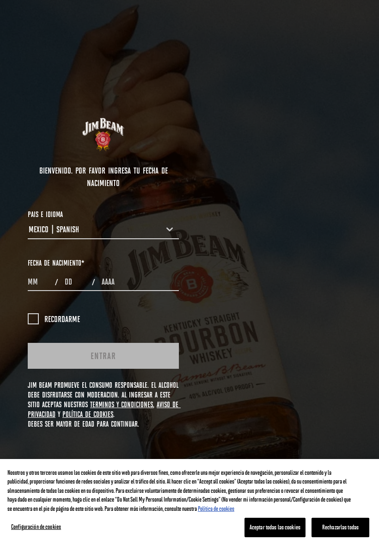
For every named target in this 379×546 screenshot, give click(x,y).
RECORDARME (62, 319)
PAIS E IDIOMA (45, 214)
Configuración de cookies (36, 526)
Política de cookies (216, 508)
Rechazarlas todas (340, 527)
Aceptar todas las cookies (275, 527)
